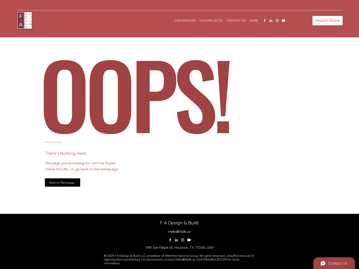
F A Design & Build (179, 223)
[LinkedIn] (271, 20)
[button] (254, 20)
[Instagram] (277, 20)
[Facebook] (265, 20)
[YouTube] (283, 20)
